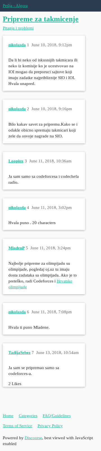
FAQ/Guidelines (57, 415)
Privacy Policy (50, 426)
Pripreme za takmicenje (41, 19)
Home (8, 415)
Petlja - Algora (15, 5)
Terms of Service (17, 426)
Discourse (33, 438)
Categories (28, 415)
